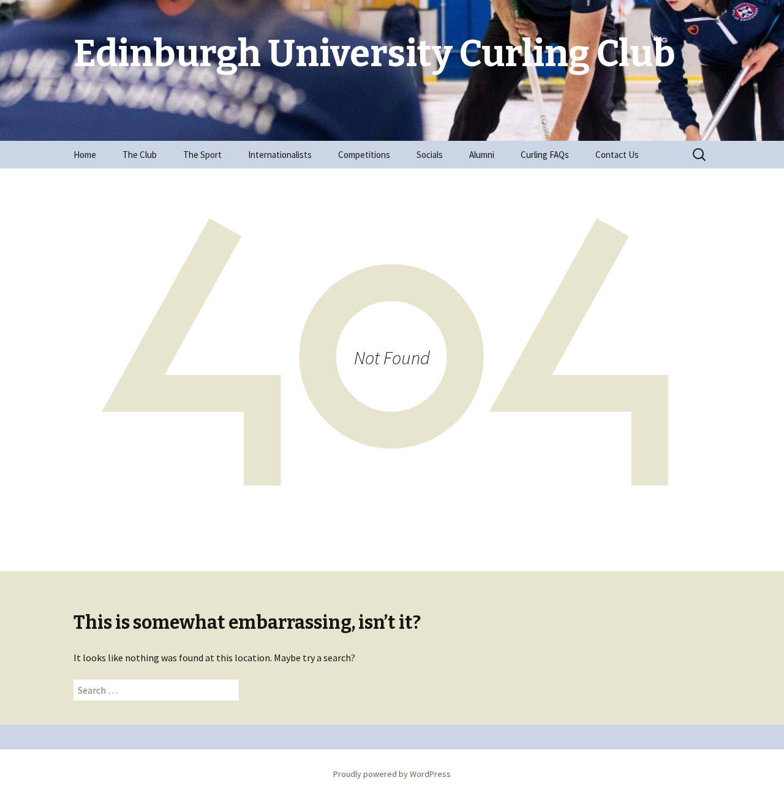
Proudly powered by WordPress (392, 773)
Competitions (364, 154)
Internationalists (280, 154)
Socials (430, 154)
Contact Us (617, 154)
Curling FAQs (545, 154)
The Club (140, 154)
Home (85, 154)
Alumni (481, 154)
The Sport (202, 154)
